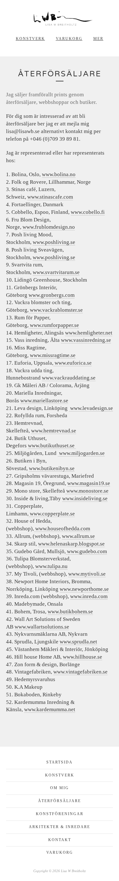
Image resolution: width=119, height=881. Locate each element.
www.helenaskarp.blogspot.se (71, 544)
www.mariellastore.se (44, 401)
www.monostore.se (87, 491)
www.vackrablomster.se (56, 310)
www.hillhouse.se (82, 657)
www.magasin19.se (88, 483)
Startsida (59, 762)
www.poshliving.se (54, 242)
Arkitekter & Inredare (59, 827)
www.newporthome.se (84, 589)
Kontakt (59, 840)
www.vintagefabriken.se (80, 672)
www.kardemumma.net (49, 709)
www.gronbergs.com (52, 295)
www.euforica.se (72, 363)
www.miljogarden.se (82, 453)
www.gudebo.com (87, 551)
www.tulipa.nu (51, 566)
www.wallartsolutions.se (42, 627)
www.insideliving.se (85, 498)
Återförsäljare (59, 801)
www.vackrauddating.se (69, 378)
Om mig (59, 788)
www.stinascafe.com (50, 197)
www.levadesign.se (91, 408)
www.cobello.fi (88, 212)
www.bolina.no (59, 174)
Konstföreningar (59, 814)
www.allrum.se (78, 536)
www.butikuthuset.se (52, 446)
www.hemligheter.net (88, 333)
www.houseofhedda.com (62, 529)
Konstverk (30, 38)
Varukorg (69, 38)
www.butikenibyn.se (52, 468)
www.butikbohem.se (70, 612)
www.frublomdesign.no (49, 227)
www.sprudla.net (78, 642)
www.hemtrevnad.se (53, 431)
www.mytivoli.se (87, 574)
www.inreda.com (89, 596)
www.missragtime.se (53, 355)
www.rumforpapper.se (54, 325)
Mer (98, 38)
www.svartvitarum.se (56, 272)
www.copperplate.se (52, 514)
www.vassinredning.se (86, 340)
